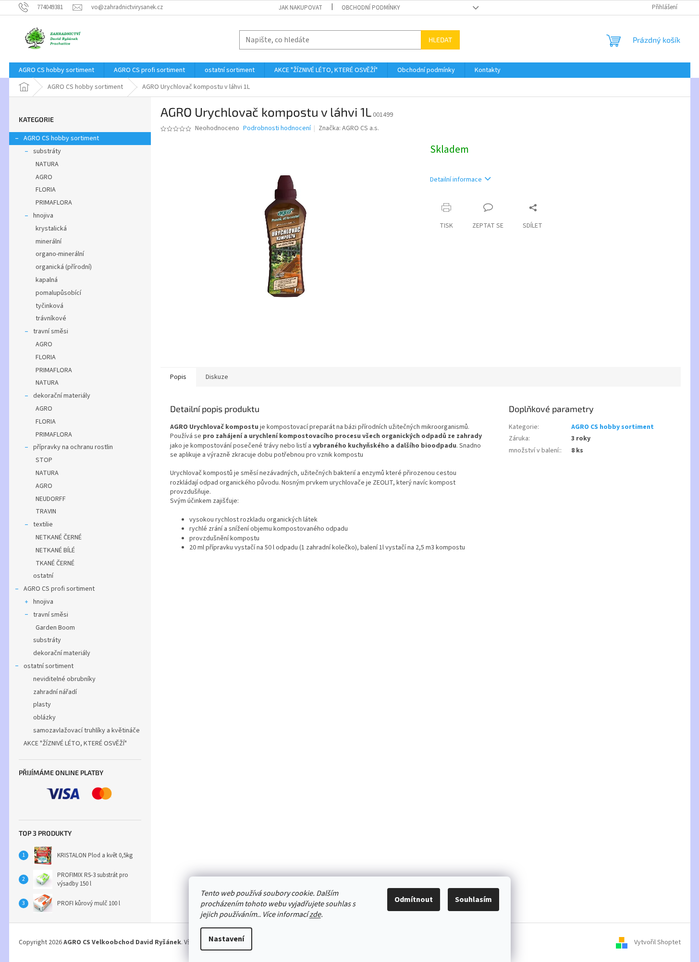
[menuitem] (56, 70)
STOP (44, 460)
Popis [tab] (178, 377)
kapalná (47, 280)
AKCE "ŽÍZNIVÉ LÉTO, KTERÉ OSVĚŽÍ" (75, 743)
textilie (43, 524)
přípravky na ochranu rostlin (73, 447)
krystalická (51, 228)
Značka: (349, 128)
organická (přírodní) (64, 267)
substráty (47, 151)
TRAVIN (46, 511)
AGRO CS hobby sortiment (61, 138)
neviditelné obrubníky (64, 679)
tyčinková (49, 306)
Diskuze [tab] (217, 377)
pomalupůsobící (58, 293)
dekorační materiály (61, 396)
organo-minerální (60, 254)
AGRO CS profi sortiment (59, 589)
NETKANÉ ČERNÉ (59, 537)
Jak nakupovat (300, 7)
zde (315, 914)
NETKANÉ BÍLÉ (55, 550)
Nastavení (226, 939)
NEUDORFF (51, 499)
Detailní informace (456, 179)
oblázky (44, 717)
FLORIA (46, 190)
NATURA (47, 164)
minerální (48, 241)
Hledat (440, 40)
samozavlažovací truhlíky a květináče (86, 730)
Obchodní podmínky (371, 7)
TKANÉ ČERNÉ (55, 563)
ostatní (43, 576)
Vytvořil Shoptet (657, 942)
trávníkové (51, 318)
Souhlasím (473, 899)
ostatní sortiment (49, 666)
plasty (42, 704)
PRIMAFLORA (54, 202)
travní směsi (50, 331)
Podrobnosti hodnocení (277, 128)
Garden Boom (55, 628)
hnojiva (43, 215)
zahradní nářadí (55, 692)
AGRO (44, 177)
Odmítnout (413, 899)
